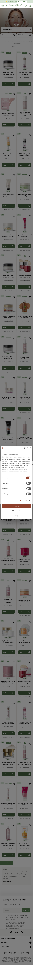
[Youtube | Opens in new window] (16, 933)
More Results (5, 863)
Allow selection (16, 511)
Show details (24, 501)
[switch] (28, 483)
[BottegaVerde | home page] (15, 6)
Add (4, 84)
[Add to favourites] (14, 54)
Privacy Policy (23, 915)
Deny (16, 515)
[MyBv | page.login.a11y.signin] (26, 6)
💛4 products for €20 (11, 1)
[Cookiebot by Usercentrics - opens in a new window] (23, 448)
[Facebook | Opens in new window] (11, 933)
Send (24, 910)
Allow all (16, 506)
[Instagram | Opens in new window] (21, 933)
